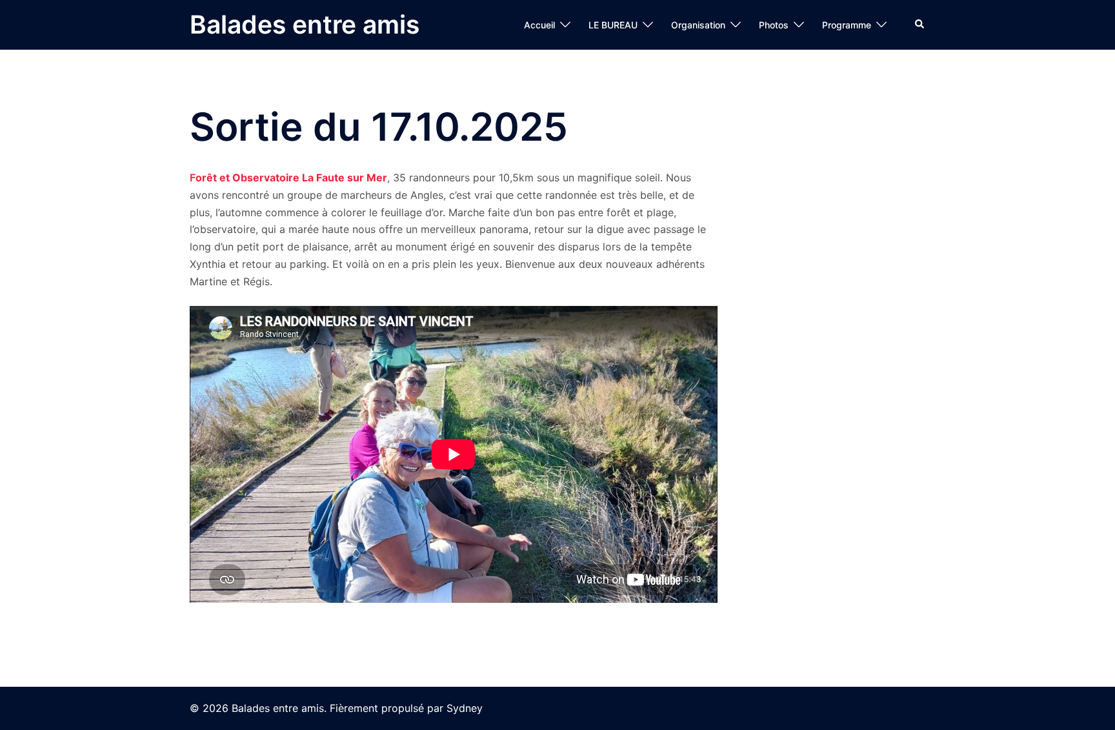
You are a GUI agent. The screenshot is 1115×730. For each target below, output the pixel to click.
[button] (920, 24)
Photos (774, 24)
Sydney (465, 708)
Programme (846, 24)
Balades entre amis (304, 24)
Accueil (539, 24)
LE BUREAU (613, 24)
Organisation (698, 24)
